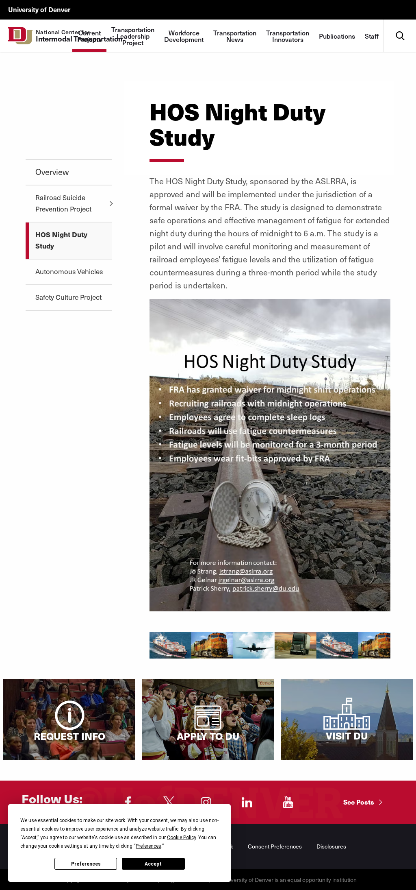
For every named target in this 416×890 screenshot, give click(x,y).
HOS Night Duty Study (61, 240)
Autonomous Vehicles (69, 271)
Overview (52, 171)
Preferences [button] (148, 846)
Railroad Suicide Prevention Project (63, 203)
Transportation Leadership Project (132, 36)
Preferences (86, 864)
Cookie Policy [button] (181, 837)
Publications (337, 35)
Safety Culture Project (68, 297)
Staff (372, 35)
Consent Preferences (275, 846)
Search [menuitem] (400, 22)
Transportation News (234, 36)
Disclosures (331, 846)
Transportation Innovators (287, 36)
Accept (153, 864)
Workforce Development (184, 36)
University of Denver (39, 9)
